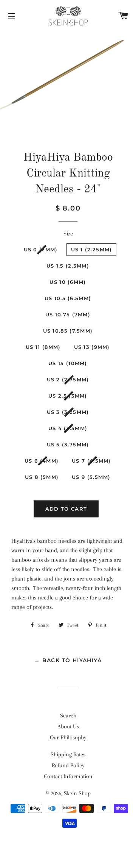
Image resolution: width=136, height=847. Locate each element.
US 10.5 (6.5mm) (68, 298)
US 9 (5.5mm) (91, 477)
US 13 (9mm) (92, 347)
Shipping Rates (68, 754)
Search (68, 715)
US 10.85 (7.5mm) (68, 331)
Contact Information (68, 776)
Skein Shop (77, 793)
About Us (68, 726)
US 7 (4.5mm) (91, 461)
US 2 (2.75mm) (68, 379)
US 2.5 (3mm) (67, 396)
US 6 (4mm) (42, 461)
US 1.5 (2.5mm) (67, 266)
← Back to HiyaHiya (68, 660)
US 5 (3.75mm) (68, 444)
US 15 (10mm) (67, 363)
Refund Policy (68, 765)
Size (68, 233)
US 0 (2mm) (41, 249)
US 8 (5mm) (42, 477)
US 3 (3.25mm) (68, 412)
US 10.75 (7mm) (67, 314)
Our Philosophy (68, 737)
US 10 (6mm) (67, 282)
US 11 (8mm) (43, 347)
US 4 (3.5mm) (68, 428)
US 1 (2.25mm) (91, 249)
